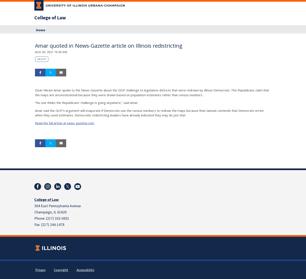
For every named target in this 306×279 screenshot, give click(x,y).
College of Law (50, 18)
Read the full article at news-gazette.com (64, 123)
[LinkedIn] (57, 186)
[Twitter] (67, 186)
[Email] (61, 73)
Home (40, 30)
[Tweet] (50, 73)
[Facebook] (37, 186)
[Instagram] (47, 186)
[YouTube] (77, 186)
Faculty (41, 59)
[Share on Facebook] (40, 73)
